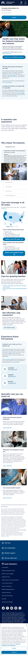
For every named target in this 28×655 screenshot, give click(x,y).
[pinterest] (15, 608)
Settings (14, 648)
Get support (11, 376)
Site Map (4, 598)
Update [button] (14, 17)
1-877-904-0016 (11, 75)
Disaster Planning (6, 592)
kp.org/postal (6, 53)
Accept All (14, 652)
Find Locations (12, 369)
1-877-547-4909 (20, 93)
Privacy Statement (11, 645)
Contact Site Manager (7, 602)
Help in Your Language (7, 573)
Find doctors (11, 383)
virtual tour (8, 359)
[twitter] (3, 608)
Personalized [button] (7, 182)
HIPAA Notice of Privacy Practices (10, 580)
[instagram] (20, 608)
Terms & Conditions (7, 586)
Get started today (9, 327)
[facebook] (7, 608)
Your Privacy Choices (7, 583)
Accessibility (5, 567)
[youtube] (11, 608)
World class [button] (7, 191)
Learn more (6, 427)
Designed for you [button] (9, 146)
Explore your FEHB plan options (14, 57)
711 (19, 75)
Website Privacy (6, 576)
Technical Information (7, 595)
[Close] (26, 625)
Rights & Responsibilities (8, 589)
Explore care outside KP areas (14, 252)
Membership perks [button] (9, 195)
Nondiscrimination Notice (8, 570)
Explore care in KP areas (12, 239)
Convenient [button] (7, 187)
